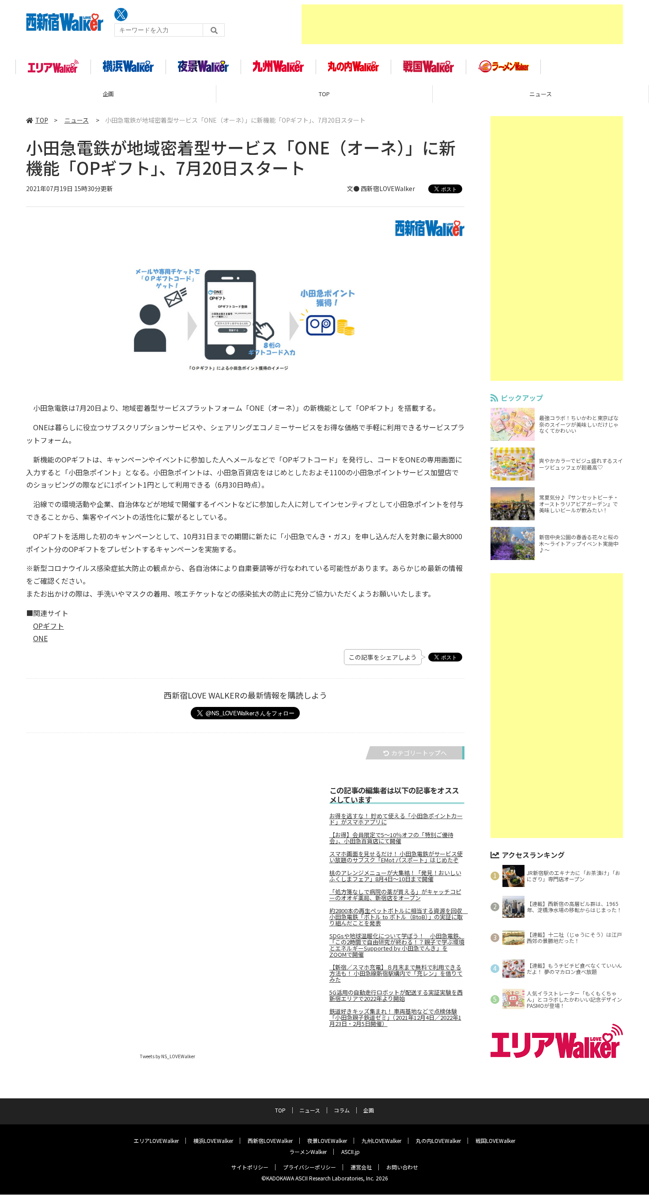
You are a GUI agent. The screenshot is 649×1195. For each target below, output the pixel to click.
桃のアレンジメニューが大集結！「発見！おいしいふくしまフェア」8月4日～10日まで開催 (395, 876)
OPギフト (48, 625)
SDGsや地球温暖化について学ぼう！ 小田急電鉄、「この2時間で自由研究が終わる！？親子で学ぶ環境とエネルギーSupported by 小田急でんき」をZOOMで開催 (396, 945)
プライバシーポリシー (309, 1167)
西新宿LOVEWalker (270, 1140)
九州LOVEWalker (381, 1140)
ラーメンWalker (308, 1151)
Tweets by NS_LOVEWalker (167, 1056)
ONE (40, 638)
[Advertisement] (462, 24)
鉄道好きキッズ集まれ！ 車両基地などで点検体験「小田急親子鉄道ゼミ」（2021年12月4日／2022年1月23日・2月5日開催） (395, 1017)
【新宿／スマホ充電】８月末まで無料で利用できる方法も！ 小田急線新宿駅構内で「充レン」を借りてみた (396, 973)
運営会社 (361, 1167)
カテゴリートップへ (419, 752)
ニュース (540, 94)
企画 (108, 94)
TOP (324, 94)
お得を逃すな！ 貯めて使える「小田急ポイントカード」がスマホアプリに (396, 819)
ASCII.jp (350, 1151)
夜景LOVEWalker (327, 1140)
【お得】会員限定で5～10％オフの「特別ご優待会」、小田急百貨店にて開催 (391, 838)
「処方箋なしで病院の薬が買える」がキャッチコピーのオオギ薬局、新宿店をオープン (395, 895)
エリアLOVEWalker (156, 1140)
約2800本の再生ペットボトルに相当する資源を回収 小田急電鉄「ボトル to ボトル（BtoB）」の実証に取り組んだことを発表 (397, 917)
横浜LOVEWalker (213, 1140)
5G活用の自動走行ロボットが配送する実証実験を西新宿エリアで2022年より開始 (396, 995)
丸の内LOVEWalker (438, 1140)
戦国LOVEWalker (495, 1140)
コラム (342, 1110)
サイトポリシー (249, 1167)
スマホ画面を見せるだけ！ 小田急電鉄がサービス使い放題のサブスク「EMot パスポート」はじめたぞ (396, 857)
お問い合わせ (402, 1167)
